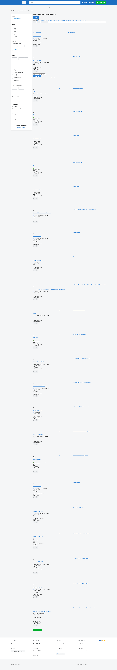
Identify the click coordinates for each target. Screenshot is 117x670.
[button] (34, 46)
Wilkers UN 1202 (37, 60)
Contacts (13, 648)
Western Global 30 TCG (39, 386)
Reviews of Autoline (37, 650)
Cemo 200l (35, 313)
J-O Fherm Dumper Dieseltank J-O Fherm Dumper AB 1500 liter (49, 289)
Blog (34, 653)
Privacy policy (36, 646)
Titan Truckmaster (37, 587)
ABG (34, 114)
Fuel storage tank (37, 36)
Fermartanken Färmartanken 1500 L (42, 611)
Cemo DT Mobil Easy (38, 511)
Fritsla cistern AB (37, 459)
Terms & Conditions (37, 643)
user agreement (58, 77)
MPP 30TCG (36, 337)
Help (12, 646)
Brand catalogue (36, 655)
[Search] (30, 2)
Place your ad (37, 629)
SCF (34, 165)
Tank (34, 91)
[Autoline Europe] (15, 2)
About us (13, 643)
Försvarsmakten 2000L (38, 434)
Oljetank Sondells (37, 260)
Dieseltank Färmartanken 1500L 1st (42, 213)
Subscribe (37, 76)
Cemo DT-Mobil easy (38, 536)
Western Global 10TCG (38, 361)
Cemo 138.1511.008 (38, 561)
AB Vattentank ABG (37, 410)
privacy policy (50, 77)
